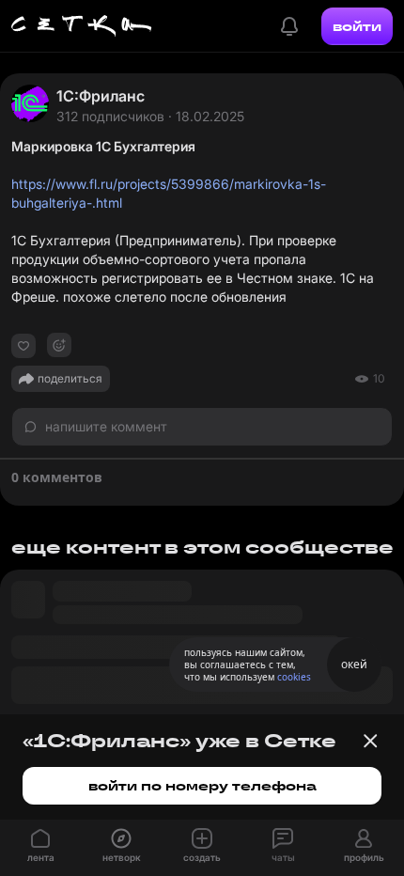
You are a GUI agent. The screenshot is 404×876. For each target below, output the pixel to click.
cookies (294, 676)
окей (354, 664)
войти (357, 26)
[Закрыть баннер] (370, 740)
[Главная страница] (81, 26)
